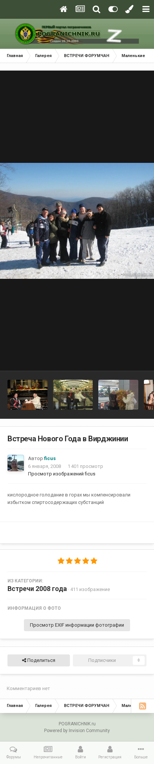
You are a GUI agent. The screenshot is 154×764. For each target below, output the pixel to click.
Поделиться (40, 660)
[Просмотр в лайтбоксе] (77, 221)
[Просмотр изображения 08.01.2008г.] (27, 395)
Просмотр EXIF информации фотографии (77, 625)
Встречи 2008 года (37, 589)
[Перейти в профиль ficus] (15, 463)
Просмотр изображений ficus (61, 474)
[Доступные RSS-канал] (142, 706)
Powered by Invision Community (77, 730)
